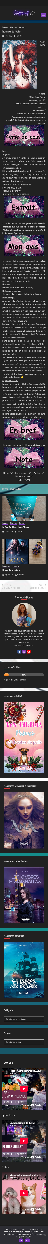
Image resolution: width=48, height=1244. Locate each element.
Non (27, 1240)
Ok (21, 1240)
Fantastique (6, 566)
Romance (22, 27)
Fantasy (5, 27)
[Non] (45, 1235)
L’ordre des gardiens (11, 570)
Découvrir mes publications (24, 645)
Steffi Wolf (19, 36)
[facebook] (19, 652)
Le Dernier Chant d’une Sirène (15, 527)
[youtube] (29, 652)
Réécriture (13, 27)
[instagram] (24, 652)
